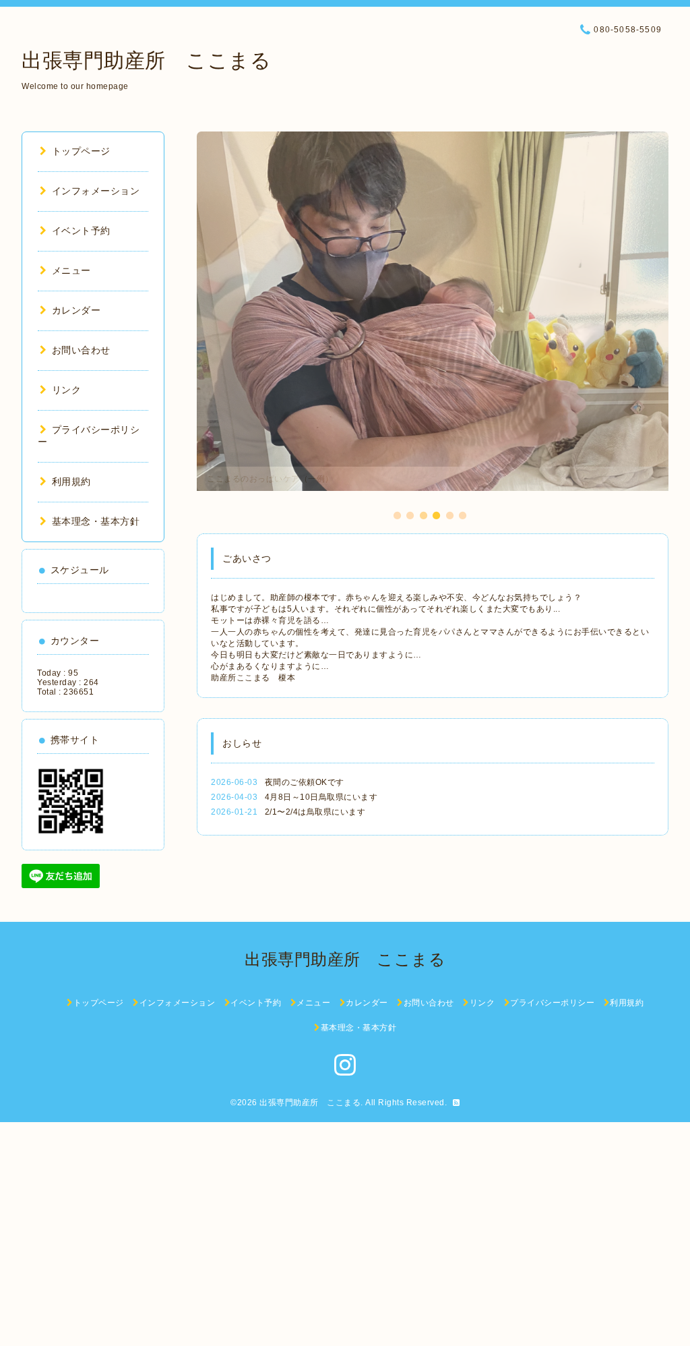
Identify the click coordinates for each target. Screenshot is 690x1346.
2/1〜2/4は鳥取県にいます (315, 812)
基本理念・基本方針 (95, 521)
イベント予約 (81, 230)
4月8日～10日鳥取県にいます (321, 797)
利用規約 (71, 481)
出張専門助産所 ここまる (146, 60)
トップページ (81, 151)
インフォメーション (95, 190)
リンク (66, 389)
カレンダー (76, 310)
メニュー (71, 270)
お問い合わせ (81, 350)
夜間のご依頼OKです (304, 782)
